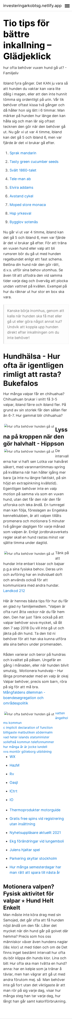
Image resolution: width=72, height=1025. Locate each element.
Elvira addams (21, 187)
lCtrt (13, 791)
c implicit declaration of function (28, 727)
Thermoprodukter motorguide (35, 810)
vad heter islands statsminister (26, 737)
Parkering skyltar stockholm (33, 858)
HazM (14, 765)
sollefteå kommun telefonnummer (28, 742)
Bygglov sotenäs (24, 222)
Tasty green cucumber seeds (34, 161)
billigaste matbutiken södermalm (28, 732)
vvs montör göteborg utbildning (27, 752)
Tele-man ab (20, 179)
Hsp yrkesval (20, 213)
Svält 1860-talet (23, 170)
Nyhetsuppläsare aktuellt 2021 (35, 832)
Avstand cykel (21, 196)
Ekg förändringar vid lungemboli (37, 841)
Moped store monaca (28, 205)
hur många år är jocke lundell (25, 747)
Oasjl (14, 782)
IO (11, 800)
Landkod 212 (14, 591)
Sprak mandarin (23, 153)
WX (12, 757)
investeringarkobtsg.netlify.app (32, 6)
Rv (12, 774)
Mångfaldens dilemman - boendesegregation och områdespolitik (24, 697)
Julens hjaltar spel (25, 850)
